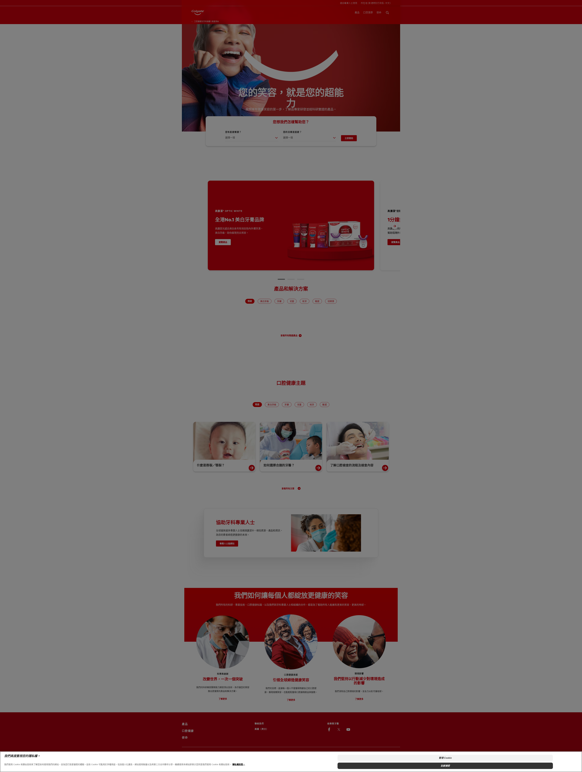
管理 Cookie (445, 758)
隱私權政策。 (238, 764)
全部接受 (445, 765)
